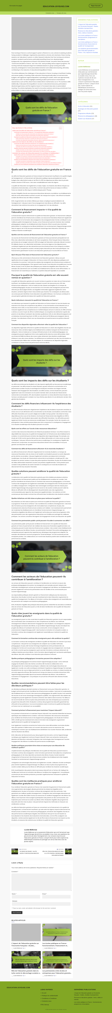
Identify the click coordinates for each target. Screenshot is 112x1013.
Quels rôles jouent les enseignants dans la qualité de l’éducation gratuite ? (34, 154)
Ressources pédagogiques (86, 116)
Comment (14, 871)
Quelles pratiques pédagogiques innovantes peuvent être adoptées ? (33, 158)
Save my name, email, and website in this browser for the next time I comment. (34, 908)
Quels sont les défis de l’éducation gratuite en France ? (29, 130)
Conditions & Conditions (49, 998)
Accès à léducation (84, 106)
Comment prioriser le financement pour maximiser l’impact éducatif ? (33, 161)
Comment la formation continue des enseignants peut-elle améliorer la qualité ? (36, 156)
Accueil (44, 993)
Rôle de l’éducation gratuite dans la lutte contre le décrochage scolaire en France (26, 973)
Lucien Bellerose (30, 830)
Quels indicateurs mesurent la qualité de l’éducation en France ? (32, 138)
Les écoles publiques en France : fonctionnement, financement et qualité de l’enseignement (54, 945)
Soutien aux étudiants (84, 118)
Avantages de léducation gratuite (88, 109)
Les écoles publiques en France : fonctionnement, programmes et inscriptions (88, 37)
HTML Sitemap (45, 1004)
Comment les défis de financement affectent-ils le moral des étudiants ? (34, 146)
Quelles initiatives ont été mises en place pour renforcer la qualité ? (32, 149)
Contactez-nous (50, 13)
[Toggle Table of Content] (59, 128)
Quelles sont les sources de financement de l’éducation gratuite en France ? (35, 134)
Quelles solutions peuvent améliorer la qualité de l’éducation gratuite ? (33, 148)
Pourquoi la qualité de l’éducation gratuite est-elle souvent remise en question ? (35, 137)
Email (44, 894)
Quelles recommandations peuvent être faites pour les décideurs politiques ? (35, 159)
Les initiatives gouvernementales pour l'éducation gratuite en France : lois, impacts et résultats (88, 50)
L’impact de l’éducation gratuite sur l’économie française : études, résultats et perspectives (25, 945)
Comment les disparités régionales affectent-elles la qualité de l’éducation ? (35, 140)
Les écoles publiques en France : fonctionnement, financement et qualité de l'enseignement (88, 44)
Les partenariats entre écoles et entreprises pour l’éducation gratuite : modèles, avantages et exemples (56, 973)
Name (14, 894)
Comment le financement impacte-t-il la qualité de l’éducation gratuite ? (34, 132)
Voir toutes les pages (15, 5)
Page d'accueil (95, 5)
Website (14, 901)
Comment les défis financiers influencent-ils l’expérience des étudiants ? (34, 143)
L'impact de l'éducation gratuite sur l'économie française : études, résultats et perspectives (88, 26)
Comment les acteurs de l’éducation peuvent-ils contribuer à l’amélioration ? (35, 153)
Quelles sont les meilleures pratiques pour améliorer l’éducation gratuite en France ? (36, 164)
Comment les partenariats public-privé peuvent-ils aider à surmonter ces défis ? (36, 151)
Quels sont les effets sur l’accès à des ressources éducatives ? (31, 145)
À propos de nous (61, 13)
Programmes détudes (84, 113)
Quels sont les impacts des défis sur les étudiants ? (28, 142)
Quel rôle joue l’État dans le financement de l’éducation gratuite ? (32, 135)
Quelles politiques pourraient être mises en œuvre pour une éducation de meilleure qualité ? (38, 162)
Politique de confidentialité (50, 995)
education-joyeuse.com (56, 6)
